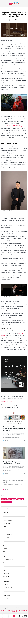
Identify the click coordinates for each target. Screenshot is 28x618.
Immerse (4, 562)
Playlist (5, 548)
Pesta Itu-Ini (5, 512)
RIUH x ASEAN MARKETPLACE (10, 579)
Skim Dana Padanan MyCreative (11, 554)
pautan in (8, 352)
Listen (4, 545)
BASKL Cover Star (8, 520)
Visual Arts (8, 537)
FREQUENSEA (7, 581)
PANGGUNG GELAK (8, 587)
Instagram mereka (6, 401)
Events (5, 567)
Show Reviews (23, 9)
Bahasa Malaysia (6, 9)
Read (4, 515)
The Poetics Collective (6, 501)
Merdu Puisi (20, 499)
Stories (5, 529)
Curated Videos (7, 556)
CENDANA (5, 570)
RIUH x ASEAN (6, 576)
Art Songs (4, 499)
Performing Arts (14, 9)
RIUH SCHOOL (7, 595)
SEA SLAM (6, 584)
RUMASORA (6, 593)
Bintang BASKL (7, 517)
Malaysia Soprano (12, 499)
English (5, 526)
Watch (4, 551)
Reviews (6, 540)
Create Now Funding (8, 559)
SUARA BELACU (7, 590)
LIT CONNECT (7, 598)
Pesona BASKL (7, 542)
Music (7, 531)
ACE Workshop (7, 573)
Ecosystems (6, 565)
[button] (24, 616)
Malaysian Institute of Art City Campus (12, 126)
